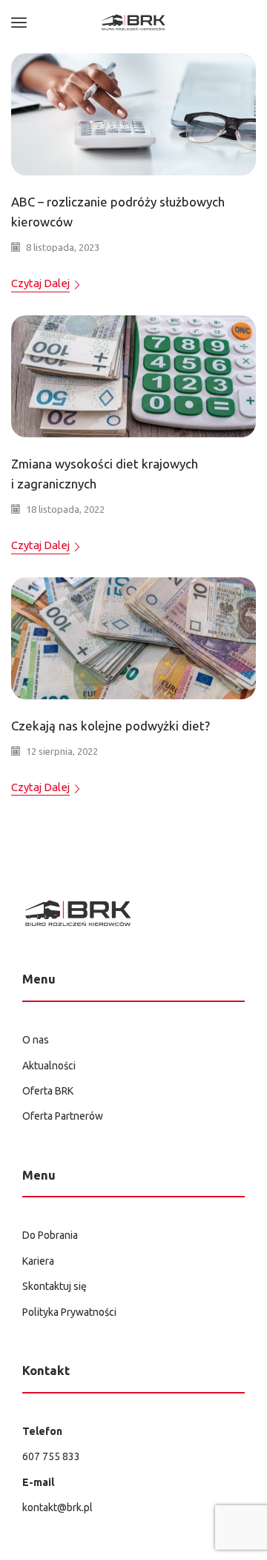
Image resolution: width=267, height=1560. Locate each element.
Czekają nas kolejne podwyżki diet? (110, 726)
